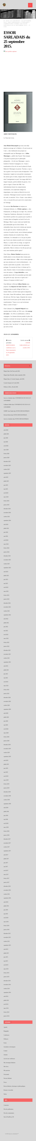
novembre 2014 (7, 984)
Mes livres (6, 1066)
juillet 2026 (6, 434)
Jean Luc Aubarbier (13, 20)
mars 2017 (6, 874)
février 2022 (6, 642)
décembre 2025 (7, 461)
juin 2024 (6, 532)
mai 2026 (6, 442)
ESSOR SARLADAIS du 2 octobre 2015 (25, 345)
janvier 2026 (6, 457)
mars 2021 (6, 685)
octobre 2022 (7, 611)
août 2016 (6, 902)
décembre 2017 (7, 839)
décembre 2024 (7, 508)
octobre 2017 (7, 847)
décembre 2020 (7, 697)
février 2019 (6, 784)
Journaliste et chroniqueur (9, 1047)
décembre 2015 (7, 933)
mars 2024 (6, 544)
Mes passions (7, 1070)
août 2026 (6, 430)
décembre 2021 (7, 650)
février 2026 (6, 453)
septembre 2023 (7, 567)
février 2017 (6, 878)
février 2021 (6, 689)
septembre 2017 (7, 851)
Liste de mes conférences (9, 1058)
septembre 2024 (7, 520)
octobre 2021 (7, 658)
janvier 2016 (6, 929)
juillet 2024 (6, 528)
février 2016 (6, 925)
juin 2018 (6, 815)
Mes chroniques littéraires (18, 22)
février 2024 (6, 548)
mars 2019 (6, 780)
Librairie (5, 1054)
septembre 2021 (7, 662)
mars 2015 (6, 969)
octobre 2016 (7, 894)
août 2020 (6, 713)
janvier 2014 (6, 1016)
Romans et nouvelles (8, 1090)
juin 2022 (6, 626)
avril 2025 (6, 493)
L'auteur (5, 1050)
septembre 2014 (7, 992)
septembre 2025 (7, 473)
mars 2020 (6, 733)
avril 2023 (6, 587)
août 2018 (6, 807)
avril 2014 (6, 1004)
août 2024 (6, 524)
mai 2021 (6, 678)
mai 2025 (6, 489)
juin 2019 (6, 768)
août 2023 (6, 571)
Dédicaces (6, 1039)
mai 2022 (6, 630)
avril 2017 (6, 870)
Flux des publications (8, 1109)
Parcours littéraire (8, 1078)
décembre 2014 (7, 980)
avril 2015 (6, 965)
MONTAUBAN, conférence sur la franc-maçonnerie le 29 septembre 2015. (11, 350)
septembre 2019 (7, 756)
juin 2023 (6, 579)
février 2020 (6, 737)
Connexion (6, 1105)
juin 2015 (6, 957)
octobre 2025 (7, 469)
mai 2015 (6, 961)
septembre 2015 (7, 945)
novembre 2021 (7, 654)
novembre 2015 (7, 937)
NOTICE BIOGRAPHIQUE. (23, 411)
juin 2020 (6, 721)
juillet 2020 (6, 717)
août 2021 (6, 666)
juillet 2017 (6, 858)
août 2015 (6, 949)
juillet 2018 (6, 811)
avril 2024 (6, 540)
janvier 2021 (6, 693)
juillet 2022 (6, 622)
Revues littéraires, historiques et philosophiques (14, 1086)
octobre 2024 (7, 516)
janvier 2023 (6, 599)
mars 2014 (6, 1008)
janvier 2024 (6, 552)
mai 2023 (6, 583)
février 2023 (6, 595)
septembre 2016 (7, 898)
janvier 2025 (6, 504)
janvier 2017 (6, 882)
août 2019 (6, 760)
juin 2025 (6, 485)
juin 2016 (6, 910)
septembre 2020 (7, 709)
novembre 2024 (7, 512)
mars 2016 (6, 921)
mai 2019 (6, 772)
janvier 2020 (6, 740)
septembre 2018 (7, 803)
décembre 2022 (7, 603)
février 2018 (6, 831)
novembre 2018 (7, 796)
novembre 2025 (7, 465)
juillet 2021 (6, 670)
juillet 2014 (6, 1000)
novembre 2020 (7, 701)
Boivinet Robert (7, 415)
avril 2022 (6, 634)
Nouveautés (6, 1074)
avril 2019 (6, 776)
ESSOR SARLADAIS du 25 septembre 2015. (17, 39)
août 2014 (6, 996)
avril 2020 (6, 729)
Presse (5, 1082)
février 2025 (6, 500)
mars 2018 (6, 827)
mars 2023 (6, 591)
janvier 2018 (6, 835)
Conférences (6, 1035)
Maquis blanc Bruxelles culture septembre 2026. (15, 375)
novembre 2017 (7, 843)
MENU (30, 5)
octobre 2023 (7, 563)
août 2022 (6, 618)
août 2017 (6, 855)
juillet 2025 (6, 481)
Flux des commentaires (9, 1113)
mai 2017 (6, 866)
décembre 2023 (7, 556)
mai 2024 (6, 536)
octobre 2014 (7, 988)
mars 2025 (6, 497)
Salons (5, 1094)
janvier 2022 (6, 646)
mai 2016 (6, 913)
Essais (5, 1043)
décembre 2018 (7, 792)
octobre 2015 (7, 941)
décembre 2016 (7, 886)
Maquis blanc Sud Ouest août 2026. (12, 371)
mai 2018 (6, 819)
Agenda (5, 1027)
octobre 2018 (7, 799)
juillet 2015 (6, 953)
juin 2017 (6, 862)
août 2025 (6, 477)
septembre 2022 (7, 615)
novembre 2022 (7, 607)
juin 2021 (6, 674)
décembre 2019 (7, 744)
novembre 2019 (7, 748)
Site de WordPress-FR (9, 1117)
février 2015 (6, 972)
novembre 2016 (7, 890)
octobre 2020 (7, 705)
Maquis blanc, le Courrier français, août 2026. (14, 379)
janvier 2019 (6, 788)
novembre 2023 (7, 559)
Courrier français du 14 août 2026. (11, 383)
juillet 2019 (6, 764)
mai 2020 (6, 725)
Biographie (6, 1031)
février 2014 (6, 1012)
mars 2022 (6, 638)
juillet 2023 (6, 575)
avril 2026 (6, 445)
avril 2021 (6, 681)
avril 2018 (6, 823)
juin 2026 (6, 438)
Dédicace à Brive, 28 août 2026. (11, 387)
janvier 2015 (6, 976)
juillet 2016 (6, 906)
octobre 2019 (7, 752)
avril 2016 (6, 917)
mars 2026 (6, 449)
